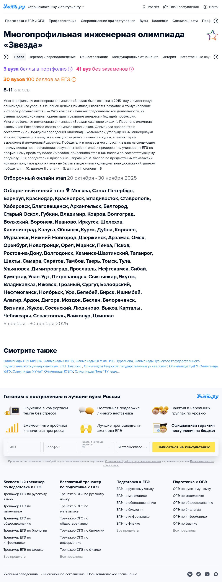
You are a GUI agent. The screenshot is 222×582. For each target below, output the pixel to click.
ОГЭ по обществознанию (193, 503)
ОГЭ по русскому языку (192, 489)
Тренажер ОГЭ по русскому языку (82, 496)
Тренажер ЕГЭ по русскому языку (25, 496)
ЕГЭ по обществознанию (136, 503)
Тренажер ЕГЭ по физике (23, 549)
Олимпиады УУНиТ (27, 371)
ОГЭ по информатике (190, 516)
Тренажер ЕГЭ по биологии (25, 530)
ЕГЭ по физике (128, 523)
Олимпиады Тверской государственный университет (125, 366)
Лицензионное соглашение (63, 574)
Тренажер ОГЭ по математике (74, 509)
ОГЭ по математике (188, 496)
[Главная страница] (14, 7)
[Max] (216, 574)
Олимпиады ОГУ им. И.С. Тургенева (104, 361)
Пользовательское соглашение (112, 574)
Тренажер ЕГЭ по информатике (17, 540)
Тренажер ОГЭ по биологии (82, 530)
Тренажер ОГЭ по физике (80, 549)
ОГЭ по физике (185, 523)
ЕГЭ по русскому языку (135, 489)
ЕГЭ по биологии (130, 509)
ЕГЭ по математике (131, 496)
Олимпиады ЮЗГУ (58, 371)
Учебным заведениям (20, 574)
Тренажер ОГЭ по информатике (74, 540)
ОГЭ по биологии (187, 509)
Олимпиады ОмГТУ (59, 361)
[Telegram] (198, 574)
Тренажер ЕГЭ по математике (17, 509)
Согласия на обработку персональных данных (133, 461)
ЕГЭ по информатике (133, 516)
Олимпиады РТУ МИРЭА (22, 361)
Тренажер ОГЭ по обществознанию (74, 521)
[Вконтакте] (190, 574)
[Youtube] (207, 574)
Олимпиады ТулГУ (183, 366)
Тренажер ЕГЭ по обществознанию (17, 521)
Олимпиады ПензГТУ (92, 371)
